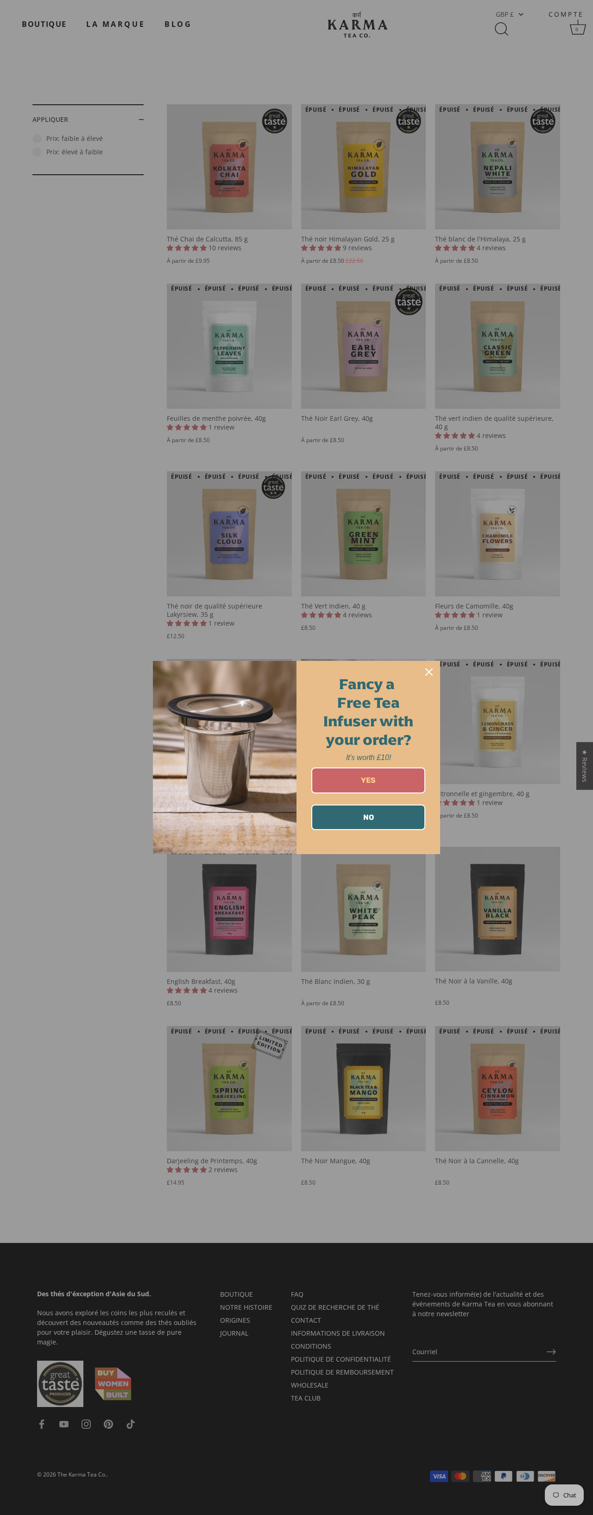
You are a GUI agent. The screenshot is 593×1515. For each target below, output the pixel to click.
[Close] (429, 672)
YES (368, 780)
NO (368, 817)
